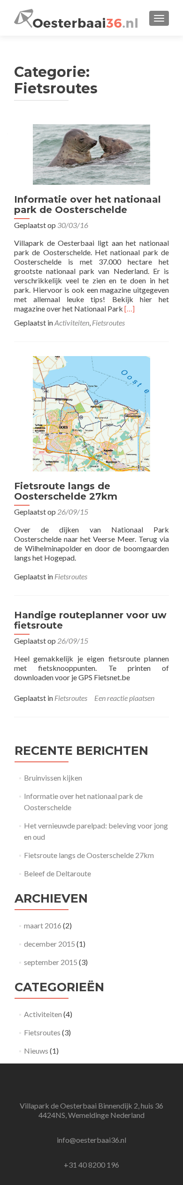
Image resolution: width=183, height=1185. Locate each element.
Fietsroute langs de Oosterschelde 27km (65, 491)
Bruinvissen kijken (53, 777)
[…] (129, 308)
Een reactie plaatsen (124, 697)
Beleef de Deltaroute (57, 873)
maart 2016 (42, 925)
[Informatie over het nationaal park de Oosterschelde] (91, 153)
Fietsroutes (108, 322)
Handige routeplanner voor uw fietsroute (90, 620)
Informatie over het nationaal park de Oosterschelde (87, 204)
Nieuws (36, 1050)
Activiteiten (71, 322)
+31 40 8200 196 (91, 1164)
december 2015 (49, 943)
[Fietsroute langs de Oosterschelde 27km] (91, 412)
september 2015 (50, 961)
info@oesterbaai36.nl (91, 1139)
